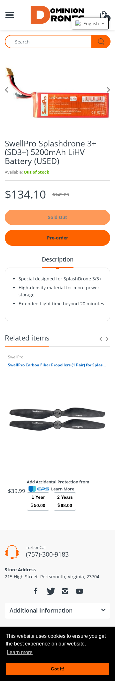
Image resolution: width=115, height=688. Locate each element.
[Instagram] (64, 591)
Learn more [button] (20, 652)
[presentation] (100, 339)
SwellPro (15, 357)
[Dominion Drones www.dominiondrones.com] (58, 14)
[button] (90, 23)
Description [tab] (57, 259)
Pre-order (57, 238)
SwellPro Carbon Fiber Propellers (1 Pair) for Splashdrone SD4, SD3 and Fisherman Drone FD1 (57, 365)
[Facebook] (35, 591)
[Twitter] (50, 591)
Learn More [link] (62, 489)
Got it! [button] (58, 668)
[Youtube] (79, 591)
